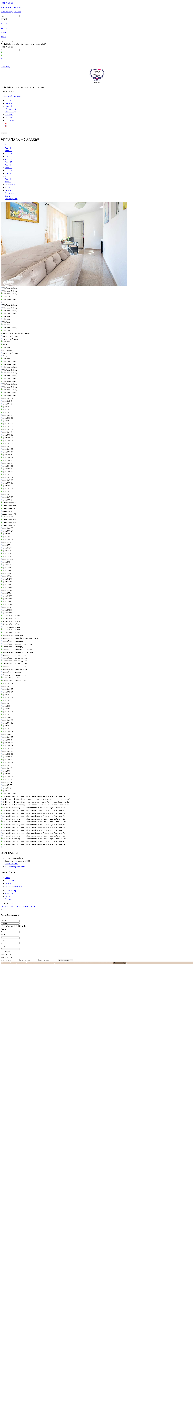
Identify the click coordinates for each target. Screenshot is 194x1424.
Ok (114, 963)
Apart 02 (8, 151)
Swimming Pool (11, 199)
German (4, 28)
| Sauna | (8, 106)
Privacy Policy (16, 906)
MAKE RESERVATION (65, 960)
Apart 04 (8, 156)
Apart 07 (8, 165)
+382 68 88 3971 (11, 864)
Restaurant (9, 881)
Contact (8, 899)
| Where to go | (11, 112)
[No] (126, 963)
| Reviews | (9, 117)
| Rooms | (8, 101)
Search (4, 19)
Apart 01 (8, 148)
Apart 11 (8, 176)
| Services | (9, 103)
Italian (3, 37)
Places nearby (10, 891)
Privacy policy (121, 963)
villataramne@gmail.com (11, 7)
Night (3, 946)
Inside (7, 187)
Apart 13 (8, 182)
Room (3, 929)
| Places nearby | (11, 109)
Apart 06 (8, 162)
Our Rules (5, 906)
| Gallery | (9, 115)
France (3, 32)
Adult (3, 935)
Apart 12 (8, 179)
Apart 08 (8, 168)
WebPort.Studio (29, 906)
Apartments (10, 185)
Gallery (8, 883)
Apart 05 (8, 159)
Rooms (7, 878)
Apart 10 (8, 173)
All (6, 145)
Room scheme (10, 193)
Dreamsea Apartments (14, 886)
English (4, 24)
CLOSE (4, 133)
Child (3, 940)
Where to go (10, 893)
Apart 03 (8, 154)
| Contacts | (9, 120)
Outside (8, 190)
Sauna (7, 196)
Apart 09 (8, 171)
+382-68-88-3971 (8, 3)
